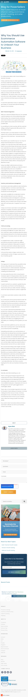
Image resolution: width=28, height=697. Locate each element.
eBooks (3, 661)
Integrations (4, 633)
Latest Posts (14, 448)
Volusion (3, 650)
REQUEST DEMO (23, 2)
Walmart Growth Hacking (8, 550)
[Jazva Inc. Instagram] (10, 672)
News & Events (4, 626)
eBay (2, 639)
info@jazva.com (17, 691)
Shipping (3, 615)
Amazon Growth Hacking (8, 547)
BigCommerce (4, 646)
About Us (3, 619)
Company (3, 622)
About (14, 422)
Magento (3, 645)
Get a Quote (4, 665)
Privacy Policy (4, 630)
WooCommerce (5, 648)
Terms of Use (4, 628)
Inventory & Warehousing (7, 611)
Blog (2, 659)
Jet (1, 641)
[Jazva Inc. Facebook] (2, 672)
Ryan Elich (19, 51)
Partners (3, 624)
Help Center (4, 663)
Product (3, 606)
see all (2, 553)
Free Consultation (19, 596)
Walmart (3, 652)
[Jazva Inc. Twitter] (5, 672)
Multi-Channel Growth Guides (9, 545)
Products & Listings (5, 609)
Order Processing (5, 613)
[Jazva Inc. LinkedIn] (8, 672)
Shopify (3, 643)
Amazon (3, 637)
